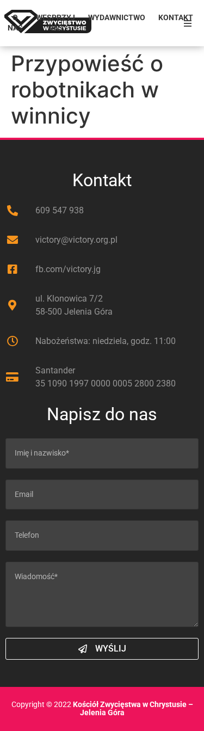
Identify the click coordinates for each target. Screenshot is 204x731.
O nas (15, 23)
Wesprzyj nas (55, 23)
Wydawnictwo (116, 17)
